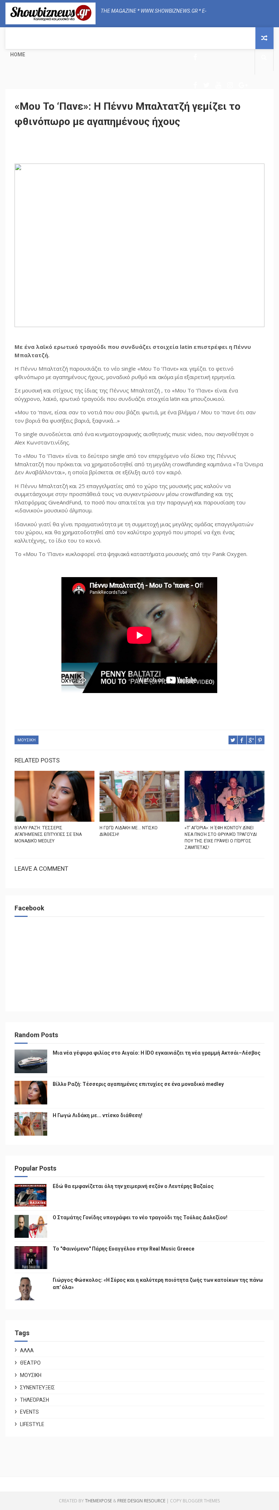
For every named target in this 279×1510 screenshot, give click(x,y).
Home (17, 54)
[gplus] (243, 85)
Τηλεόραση (34, 1400)
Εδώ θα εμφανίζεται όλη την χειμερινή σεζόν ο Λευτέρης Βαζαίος (133, 1186)
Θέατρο (30, 1363)
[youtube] (218, 85)
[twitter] (206, 85)
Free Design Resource (141, 1501)
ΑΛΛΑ (27, 1350)
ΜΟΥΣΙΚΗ (26, 740)
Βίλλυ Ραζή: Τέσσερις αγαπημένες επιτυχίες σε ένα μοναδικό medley (48, 834)
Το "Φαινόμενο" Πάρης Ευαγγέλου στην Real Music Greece (123, 1249)
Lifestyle (32, 1424)
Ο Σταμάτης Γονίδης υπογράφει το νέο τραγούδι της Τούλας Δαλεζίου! (140, 1217)
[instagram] (230, 85)
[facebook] (195, 57)
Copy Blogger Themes (195, 1501)
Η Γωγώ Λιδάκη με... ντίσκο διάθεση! (129, 831)
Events (29, 1412)
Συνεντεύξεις (37, 1387)
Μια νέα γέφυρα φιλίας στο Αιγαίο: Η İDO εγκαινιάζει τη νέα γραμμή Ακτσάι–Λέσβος (156, 1053)
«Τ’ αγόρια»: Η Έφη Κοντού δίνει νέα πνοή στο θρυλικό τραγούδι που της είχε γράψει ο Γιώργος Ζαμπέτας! (221, 837)
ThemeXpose (98, 1501)
